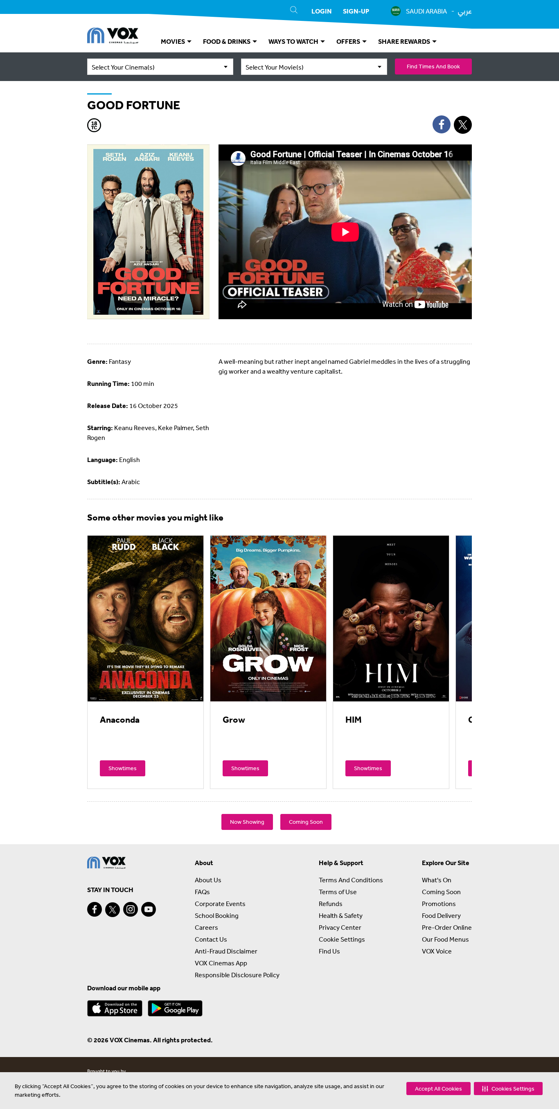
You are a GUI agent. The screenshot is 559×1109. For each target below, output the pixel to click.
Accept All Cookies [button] (438, 1088)
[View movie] (145, 618)
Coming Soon (306, 821)
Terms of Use (338, 892)
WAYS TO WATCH (294, 41)
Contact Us (211, 939)
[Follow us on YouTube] (148, 909)
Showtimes (122, 768)
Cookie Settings (342, 939)
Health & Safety (341, 915)
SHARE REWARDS (404, 41)
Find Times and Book (433, 66)
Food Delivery (441, 915)
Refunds (331, 903)
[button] (508, 1088)
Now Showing (247, 821)
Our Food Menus (445, 939)
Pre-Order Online (447, 927)
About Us (208, 880)
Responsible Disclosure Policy (237, 975)
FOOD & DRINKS (227, 41)
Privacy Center (340, 927)
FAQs (202, 892)
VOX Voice (437, 951)
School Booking (217, 915)
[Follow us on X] (112, 909)
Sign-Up (356, 11)
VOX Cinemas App (221, 963)
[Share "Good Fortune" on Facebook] (442, 124)
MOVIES (173, 41)
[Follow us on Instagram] (130, 909)
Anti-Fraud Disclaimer (226, 951)
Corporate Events (220, 903)
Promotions (439, 903)
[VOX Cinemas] (112, 36)
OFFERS (348, 41)
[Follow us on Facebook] (94, 909)
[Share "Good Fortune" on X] (463, 125)
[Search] (294, 11)
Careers (206, 927)
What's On (436, 880)
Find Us (329, 951)
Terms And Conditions (351, 880)
